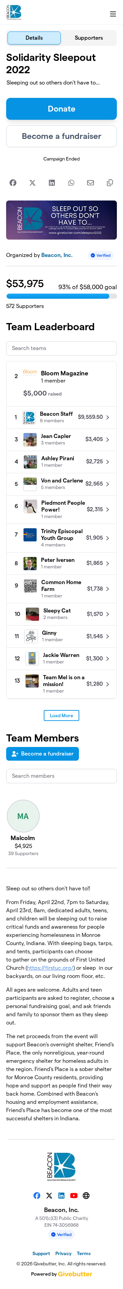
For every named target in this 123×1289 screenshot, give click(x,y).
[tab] (34, 38)
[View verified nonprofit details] (100, 255)
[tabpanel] (61, 589)
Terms (84, 1253)
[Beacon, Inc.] (14, 12)
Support (41, 1253)
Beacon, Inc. (56, 255)
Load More (61, 715)
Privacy (63, 1253)
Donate (62, 108)
